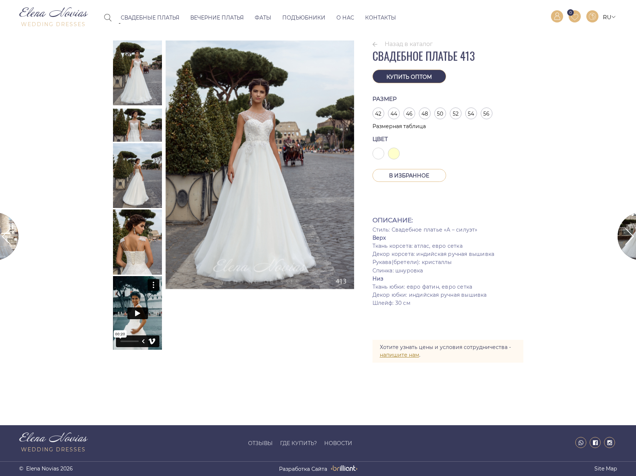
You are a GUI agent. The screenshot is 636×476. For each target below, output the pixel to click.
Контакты (380, 17)
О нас (345, 17)
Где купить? (298, 443)
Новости (338, 443)
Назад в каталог (409, 43)
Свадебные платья (150, 17)
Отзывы (260, 443)
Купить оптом (409, 77)
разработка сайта (303, 469)
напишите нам (399, 355)
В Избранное (409, 175)
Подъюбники (303, 17)
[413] (260, 287)
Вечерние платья (217, 17)
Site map (605, 468)
